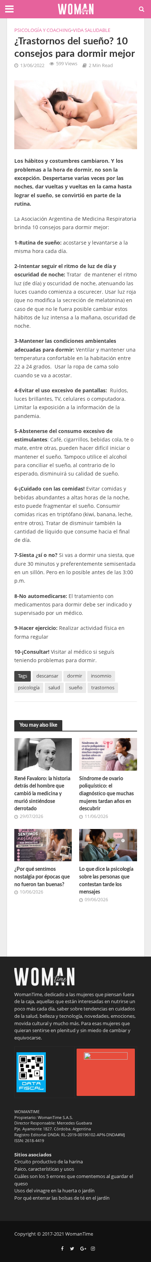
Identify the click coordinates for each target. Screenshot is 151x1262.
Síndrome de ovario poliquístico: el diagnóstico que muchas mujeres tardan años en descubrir (106, 794)
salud (54, 688)
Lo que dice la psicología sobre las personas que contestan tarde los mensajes (106, 880)
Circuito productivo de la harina (48, 1161)
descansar (47, 676)
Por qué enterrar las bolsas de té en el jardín (62, 1198)
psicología (29, 688)
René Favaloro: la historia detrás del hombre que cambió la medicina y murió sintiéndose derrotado (42, 794)
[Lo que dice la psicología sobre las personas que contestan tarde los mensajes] (108, 844)
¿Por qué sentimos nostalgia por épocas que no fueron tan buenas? (42, 876)
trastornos (102, 688)
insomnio (101, 676)
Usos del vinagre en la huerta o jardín (54, 1190)
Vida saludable (91, 30)
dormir (74, 676)
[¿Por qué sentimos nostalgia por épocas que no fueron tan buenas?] (43, 844)
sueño (75, 688)
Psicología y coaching (42, 30)
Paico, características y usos (44, 1169)
